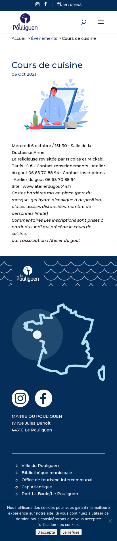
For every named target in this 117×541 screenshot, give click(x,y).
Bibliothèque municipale (47, 472)
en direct (72, 4)
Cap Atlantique (37, 486)
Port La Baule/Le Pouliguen (50, 493)
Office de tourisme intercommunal (57, 479)
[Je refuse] (110, 521)
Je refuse (71, 532)
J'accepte (46, 532)
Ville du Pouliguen (40, 465)
